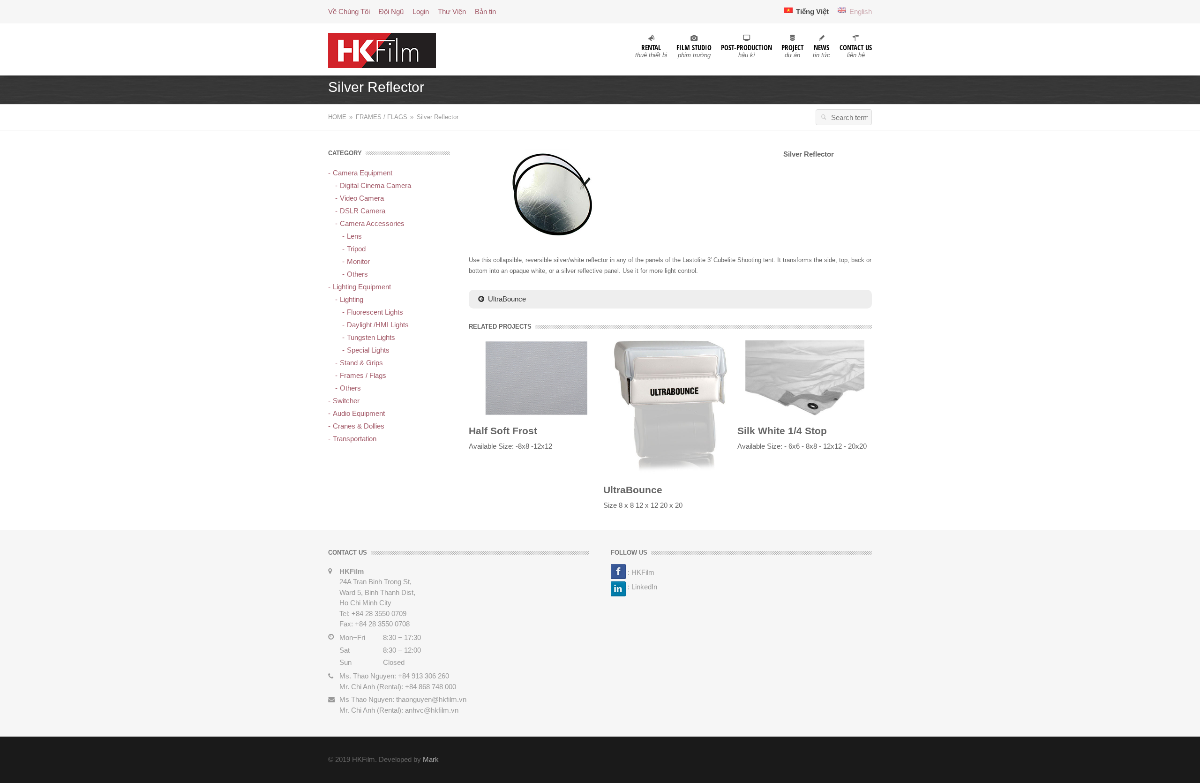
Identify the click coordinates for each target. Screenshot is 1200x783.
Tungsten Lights (371, 337)
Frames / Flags (381, 116)
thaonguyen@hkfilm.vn (431, 699)
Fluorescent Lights (375, 312)
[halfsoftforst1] (536, 377)
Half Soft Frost (503, 430)
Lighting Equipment (362, 287)
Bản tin (485, 11)
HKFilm (642, 572)
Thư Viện (452, 11)
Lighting (351, 299)
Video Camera (362, 198)
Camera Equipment (362, 173)
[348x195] (550, 194)
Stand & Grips (361, 363)
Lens (354, 236)
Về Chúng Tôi (349, 11)
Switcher (346, 401)
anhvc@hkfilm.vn (431, 710)
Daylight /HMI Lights (378, 325)
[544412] (670, 407)
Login (420, 11)
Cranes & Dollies (358, 426)
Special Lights (368, 350)
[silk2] (804, 377)
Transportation (354, 439)
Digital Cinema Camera (375, 185)
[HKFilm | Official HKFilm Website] (382, 49)
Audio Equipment (359, 413)
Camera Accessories (372, 223)
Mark (431, 759)
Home (337, 116)
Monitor (358, 261)
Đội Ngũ (391, 11)
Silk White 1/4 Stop (782, 430)
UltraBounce (507, 299)
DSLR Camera (362, 211)
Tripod (356, 249)
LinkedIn (644, 587)
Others (357, 274)
